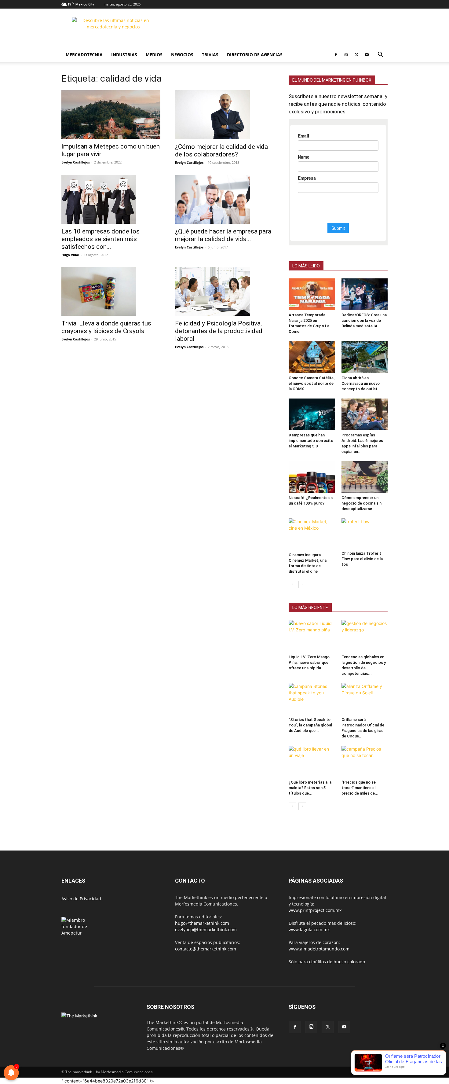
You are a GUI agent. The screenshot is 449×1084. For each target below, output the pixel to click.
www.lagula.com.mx (309, 929)
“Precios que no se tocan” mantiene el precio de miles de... (359, 788)
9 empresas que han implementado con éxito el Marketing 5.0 (311, 440)
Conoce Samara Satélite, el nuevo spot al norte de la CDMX (311, 383)
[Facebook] (335, 54)
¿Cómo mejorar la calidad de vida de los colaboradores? (221, 150)
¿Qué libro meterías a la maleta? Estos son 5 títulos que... (310, 788)
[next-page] (302, 584)
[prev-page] (292, 584)
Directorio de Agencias (255, 54)
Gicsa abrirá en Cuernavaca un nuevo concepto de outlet (360, 383)
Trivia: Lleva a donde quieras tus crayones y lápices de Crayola (106, 327)
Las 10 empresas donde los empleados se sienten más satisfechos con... (100, 239)
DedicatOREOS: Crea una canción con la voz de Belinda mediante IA (364, 320)
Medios (154, 54)
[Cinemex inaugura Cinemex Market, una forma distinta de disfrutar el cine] (312, 534)
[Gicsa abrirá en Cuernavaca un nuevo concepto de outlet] (364, 357)
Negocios (182, 54)
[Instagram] (346, 54)
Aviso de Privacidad (81, 899)
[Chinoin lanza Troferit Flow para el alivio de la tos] (364, 533)
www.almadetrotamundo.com (319, 949)
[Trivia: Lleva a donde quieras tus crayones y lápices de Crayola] (110, 291)
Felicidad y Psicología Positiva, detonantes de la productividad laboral (218, 331)
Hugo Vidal (70, 254)
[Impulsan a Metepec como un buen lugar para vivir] (110, 114)
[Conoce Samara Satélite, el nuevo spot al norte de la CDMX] (312, 357)
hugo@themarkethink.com (202, 923)
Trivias (210, 54)
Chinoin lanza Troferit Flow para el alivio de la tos (362, 559)
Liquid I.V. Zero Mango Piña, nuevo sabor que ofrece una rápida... (309, 662)
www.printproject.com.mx (315, 910)
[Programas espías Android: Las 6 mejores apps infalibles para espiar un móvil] (364, 414)
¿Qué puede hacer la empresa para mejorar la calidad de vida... (223, 235)
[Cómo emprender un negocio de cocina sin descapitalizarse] (364, 477)
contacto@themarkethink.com (205, 949)
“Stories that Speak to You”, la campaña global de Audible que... (310, 725)
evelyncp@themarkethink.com (206, 929)
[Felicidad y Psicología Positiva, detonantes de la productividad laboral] (224, 291)
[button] (380, 55)
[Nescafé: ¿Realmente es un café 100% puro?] (312, 477)
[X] (356, 54)
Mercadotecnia (84, 54)
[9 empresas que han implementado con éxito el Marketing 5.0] (312, 414)
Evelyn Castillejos (75, 162)
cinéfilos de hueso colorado (337, 962)
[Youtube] (366, 54)
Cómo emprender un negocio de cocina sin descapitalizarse (361, 503)
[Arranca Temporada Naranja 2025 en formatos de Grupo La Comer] (312, 294)
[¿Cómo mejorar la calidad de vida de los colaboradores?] (224, 114)
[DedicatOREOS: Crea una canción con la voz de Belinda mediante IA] (364, 294)
